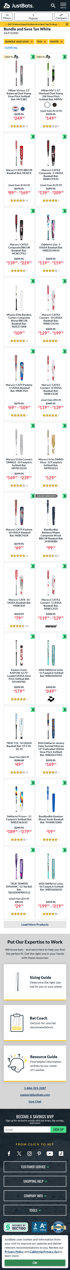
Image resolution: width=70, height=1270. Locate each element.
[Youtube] (50, 1153)
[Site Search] (52, 6)
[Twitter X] (19, 1153)
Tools (33, 1210)
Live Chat (35, 1101)
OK (35, 1263)
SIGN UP (58, 1129)
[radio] (15, 109)
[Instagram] (29, 1153)
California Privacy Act (44, 1251)
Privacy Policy (14, 1251)
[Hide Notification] (67, 24)
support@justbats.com (35, 1094)
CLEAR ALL (11, 47)
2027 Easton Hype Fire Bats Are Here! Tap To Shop (32, 24)
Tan (39, 41)
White (54, 41)
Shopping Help (33, 1181)
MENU (64, 7)
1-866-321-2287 (35, 1088)
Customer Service (33, 1166)
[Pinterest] (39, 1153)
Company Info (33, 1195)
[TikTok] (61, 1153)
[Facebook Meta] (9, 1153)
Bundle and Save (17, 41)
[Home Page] (19, 5)
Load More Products (35, 924)
